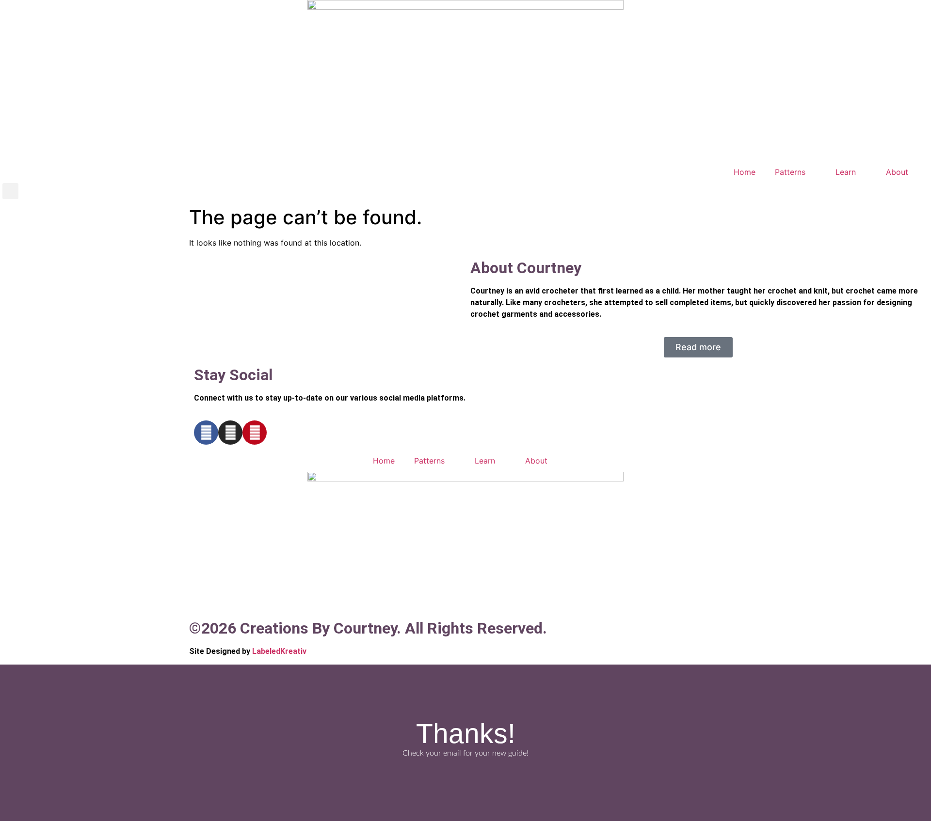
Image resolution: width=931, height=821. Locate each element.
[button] (10, 191)
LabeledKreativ (279, 651)
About (897, 172)
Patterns (790, 172)
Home (744, 172)
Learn (845, 172)
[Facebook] (206, 432)
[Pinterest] (254, 432)
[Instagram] (230, 432)
